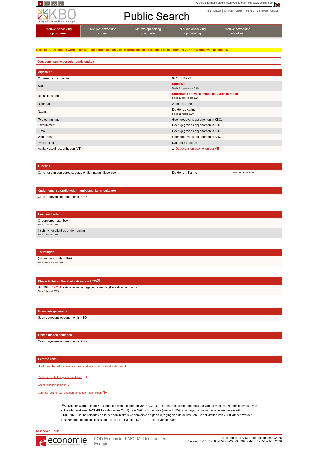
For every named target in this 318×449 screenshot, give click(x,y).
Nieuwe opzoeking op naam (103, 31)
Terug (55, 430)
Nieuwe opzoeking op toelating (193, 31)
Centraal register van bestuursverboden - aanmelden (70, 392)
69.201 (56, 287)
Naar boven (43, 430)
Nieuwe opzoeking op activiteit (148, 31)
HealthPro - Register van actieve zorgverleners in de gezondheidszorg (80, 366)
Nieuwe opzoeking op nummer (58, 31)
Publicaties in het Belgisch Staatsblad (60, 377)
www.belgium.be (263, 2)
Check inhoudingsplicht (52, 384)
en (61, 3)
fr (47, 3)
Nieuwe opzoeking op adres (237, 31)
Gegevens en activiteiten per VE (197, 148)
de (54, 3)
